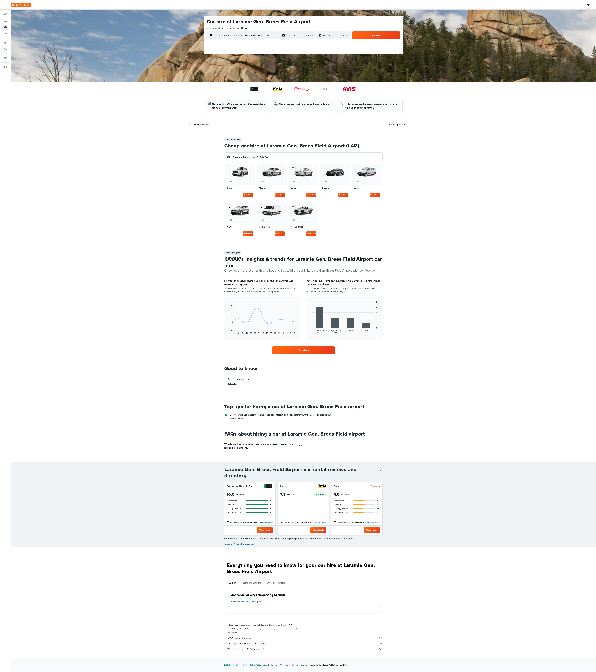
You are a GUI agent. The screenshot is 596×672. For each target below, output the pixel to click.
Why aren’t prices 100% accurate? (245, 649)
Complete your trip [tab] (252, 582)
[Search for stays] (5, 21)
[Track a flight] (5, 49)
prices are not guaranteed (286, 629)
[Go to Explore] (5, 43)
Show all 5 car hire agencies (239, 544)
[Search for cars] (5, 27)
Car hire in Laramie (299, 665)
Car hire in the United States (255, 665)
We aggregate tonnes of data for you (247, 643)
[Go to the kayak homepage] (21, 5)
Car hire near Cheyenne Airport (246, 601)
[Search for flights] (5, 14)
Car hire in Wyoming (279, 665)
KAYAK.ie (228, 665)
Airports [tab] (233, 582)
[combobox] (215, 27)
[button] (5, 4)
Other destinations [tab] (275, 582)
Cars (237, 665)
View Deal (248, 195)
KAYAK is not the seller (239, 637)
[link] (303, 350)
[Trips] (5, 58)
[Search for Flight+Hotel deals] (5, 34)
